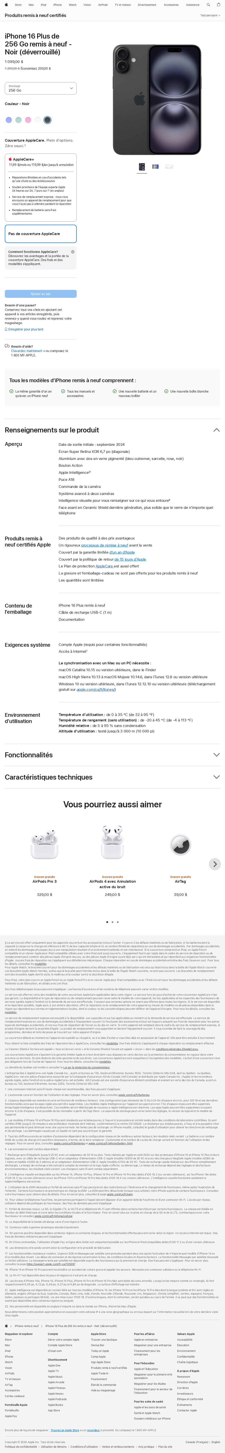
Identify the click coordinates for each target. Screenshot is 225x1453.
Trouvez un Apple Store (65, 1430)
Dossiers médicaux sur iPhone (152, 1418)
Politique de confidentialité (21, 1446)
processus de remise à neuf (104, 545)
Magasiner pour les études (150, 1383)
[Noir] (47, 120)
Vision (8, 1368)
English (216, 1442)
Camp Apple (98, 1356)
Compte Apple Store (60, 1345)
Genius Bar (97, 1345)
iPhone (9, 1356)
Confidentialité (186, 1356)
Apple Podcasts (57, 1399)
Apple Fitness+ (57, 1388)
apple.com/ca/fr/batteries (133, 1095)
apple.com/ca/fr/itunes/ (96, 689)
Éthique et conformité (190, 1399)
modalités (40, 964)
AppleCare (105, 566)
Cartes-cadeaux (15, 1396)
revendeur (93, 1430)
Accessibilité (184, 1339)
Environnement (186, 1351)
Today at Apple (100, 1351)
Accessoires (12, 1390)
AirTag (9, 1384)
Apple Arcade (56, 1382)
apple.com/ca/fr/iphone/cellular (53, 1216)
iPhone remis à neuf (27, 1326)
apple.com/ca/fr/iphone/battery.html (110, 1143)
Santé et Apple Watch (147, 1413)
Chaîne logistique (187, 1362)
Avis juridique (146, 1446)
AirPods (9, 1373)
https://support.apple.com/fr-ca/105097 (51, 1264)
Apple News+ (56, 1393)
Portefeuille (12, 1410)
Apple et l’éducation (146, 1369)
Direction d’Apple (187, 1382)
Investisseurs (185, 1393)
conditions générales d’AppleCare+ (177, 1049)
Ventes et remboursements (118, 1446)
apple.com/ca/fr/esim (120, 1194)
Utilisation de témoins (54, 1446)
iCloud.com (55, 1351)
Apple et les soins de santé (150, 1407)
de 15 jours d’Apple (130, 559)
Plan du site (165, 1446)
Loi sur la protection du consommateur (86, 1067)
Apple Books (55, 1405)
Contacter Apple (187, 1410)
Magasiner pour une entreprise (152, 1345)
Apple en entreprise (146, 1339)
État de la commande (103, 1384)
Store (8, 1339)
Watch (9, 1362)
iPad (7, 1351)
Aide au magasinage (103, 1390)
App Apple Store (101, 1362)
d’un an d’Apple (122, 552)
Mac (7, 1345)
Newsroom (183, 1376)
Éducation (183, 1345)
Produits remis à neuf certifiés (35, 15)
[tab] (142, 167)
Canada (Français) (197, 1442)
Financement (99, 1379)
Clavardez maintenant (28, 351)
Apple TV (53, 1371)
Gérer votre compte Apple (63, 1339)
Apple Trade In (99, 1373)
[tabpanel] (157, 95)
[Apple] (6, 1326)
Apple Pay (11, 1416)
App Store (54, 1410)
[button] (208, 5)
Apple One (54, 1365)
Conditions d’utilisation (84, 1446)
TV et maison (13, 1379)
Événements (184, 1405)
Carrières (183, 1388)
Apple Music (55, 1376)
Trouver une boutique (104, 1339)
